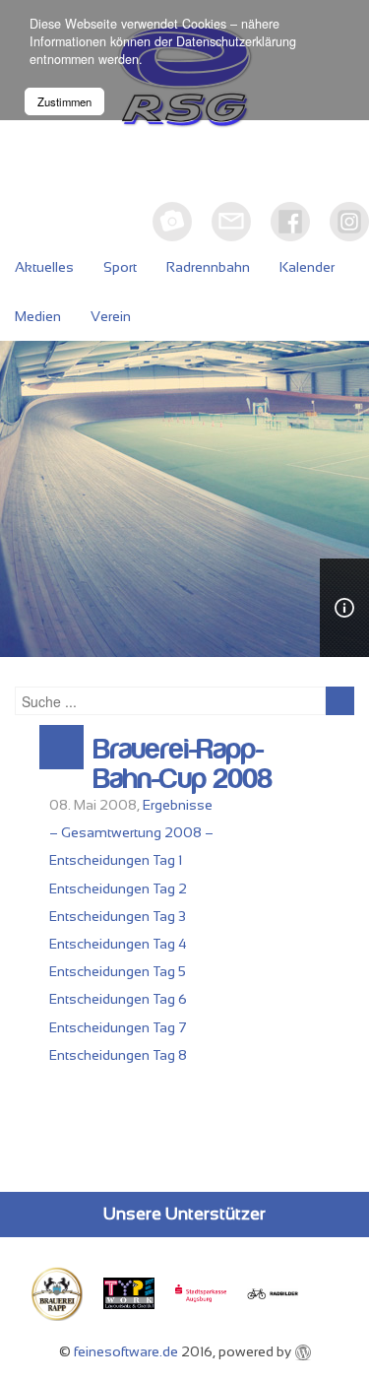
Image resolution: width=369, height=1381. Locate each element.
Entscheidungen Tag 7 (118, 1027)
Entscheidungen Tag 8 (118, 1055)
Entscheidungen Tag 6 (118, 999)
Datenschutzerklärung (236, 41)
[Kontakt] (231, 221)
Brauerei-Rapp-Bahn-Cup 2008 (183, 764)
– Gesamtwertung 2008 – (131, 832)
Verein (111, 316)
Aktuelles (44, 267)
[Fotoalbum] (172, 221)
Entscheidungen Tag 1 (115, 860)
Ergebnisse (178, 805)
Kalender (307, 267)
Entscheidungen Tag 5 (117, 971)
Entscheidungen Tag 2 (118, 888)
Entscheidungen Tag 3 (117, 916)
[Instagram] (349, 221)
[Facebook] (290, 221)
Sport (120, 267)
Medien (38, 316)
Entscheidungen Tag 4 (118, 944)
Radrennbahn (208, 267)
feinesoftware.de (126, 1351)
